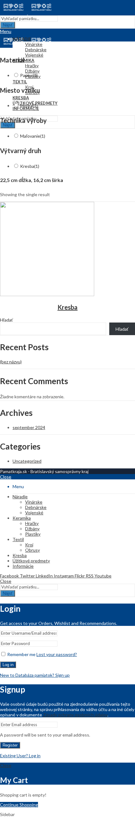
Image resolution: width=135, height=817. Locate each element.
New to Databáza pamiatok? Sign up (35, 675)
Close (5, 476)
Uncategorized (27, 461)
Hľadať (6, 320)
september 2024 (29, 427)
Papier (29, 75)
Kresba (29, 166)
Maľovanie (32, 136)
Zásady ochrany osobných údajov (75, 714)
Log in (8, 664)
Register (10, 745)
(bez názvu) (11, 361)
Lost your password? (56, 654)
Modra (29, 105)
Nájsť (8, 25)
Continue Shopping (19, 804)
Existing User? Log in (20, 755)
